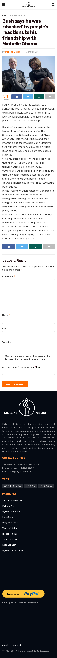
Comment (8, 276)
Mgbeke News (9, 506)
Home (5, 15)
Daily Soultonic (10, 522)
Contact (17, 645)
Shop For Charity (10, 539)
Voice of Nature (10, 528)
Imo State (30, 486)
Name (6, 314)
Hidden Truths (9, 534)
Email (6, 328)
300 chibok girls (12, 486)
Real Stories (8, 517)
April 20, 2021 (32, 52)
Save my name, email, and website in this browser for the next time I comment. (27, 357)
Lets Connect (9, 545)
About (5, 645)
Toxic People (45, 486)
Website (6, 342)
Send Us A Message (12, 500)
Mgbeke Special (17, 15)
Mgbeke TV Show (11, 511)
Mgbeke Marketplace (13, 550)
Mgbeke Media (12, 52)
